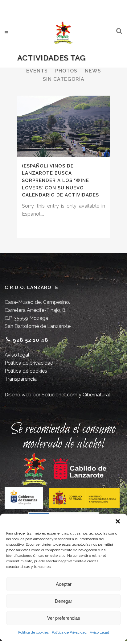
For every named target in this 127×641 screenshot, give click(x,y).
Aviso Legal (99, 632)
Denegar (63, 601)
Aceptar (64, 584)
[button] (118, 521)
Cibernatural (96, 395)
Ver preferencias (63, 618)
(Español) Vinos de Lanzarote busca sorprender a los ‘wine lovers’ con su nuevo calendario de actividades (60, 180)
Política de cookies (33, 632)
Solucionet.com (59, 395)
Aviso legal (17, 355)
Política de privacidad (29, 363)
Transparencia (21, 379)
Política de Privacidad (69, 632)
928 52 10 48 (30, 340)
